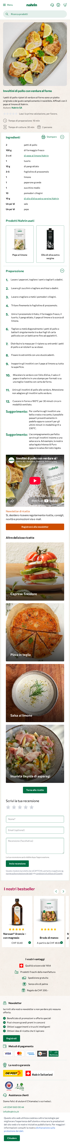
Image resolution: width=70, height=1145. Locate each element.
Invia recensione (17, 863)
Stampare (52, 136)
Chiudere (12, 1138)
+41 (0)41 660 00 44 (13, 1107)
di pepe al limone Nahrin (36, 155)
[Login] (59, 5)
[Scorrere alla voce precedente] (56, 891)
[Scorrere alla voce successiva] (63, 891)
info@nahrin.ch (11, 1111)
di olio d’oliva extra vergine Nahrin (41, 198)
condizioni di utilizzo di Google (49, 873)
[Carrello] (65, 5)
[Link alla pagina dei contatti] (53, 5)
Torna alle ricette (35, 790)
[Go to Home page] (32, 4)
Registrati (11, 1038)
